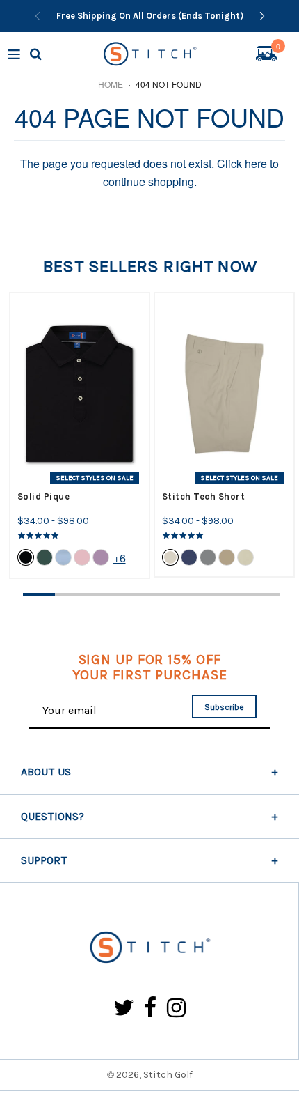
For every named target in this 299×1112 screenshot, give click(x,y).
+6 (119, 558)
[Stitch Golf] (149, 948)
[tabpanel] (79, 435)
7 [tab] (232, 594)
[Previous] (37, 16)
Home (110, 84)
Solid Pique (43, 496)
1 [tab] (39, 594)
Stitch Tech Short (203, 496)
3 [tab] (103, 594)
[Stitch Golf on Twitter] (123, 1008)
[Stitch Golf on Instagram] (176, 1008)
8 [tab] (264, 594)
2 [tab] (71, 594)
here (256, 163)
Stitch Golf (168, 1075)
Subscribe (224, 707)
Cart (278, 48)
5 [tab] (168, 594)
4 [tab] (135, 594)
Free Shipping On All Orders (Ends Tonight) (149, 15)
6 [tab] (200, 594)
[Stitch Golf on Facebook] (150, 1008)
